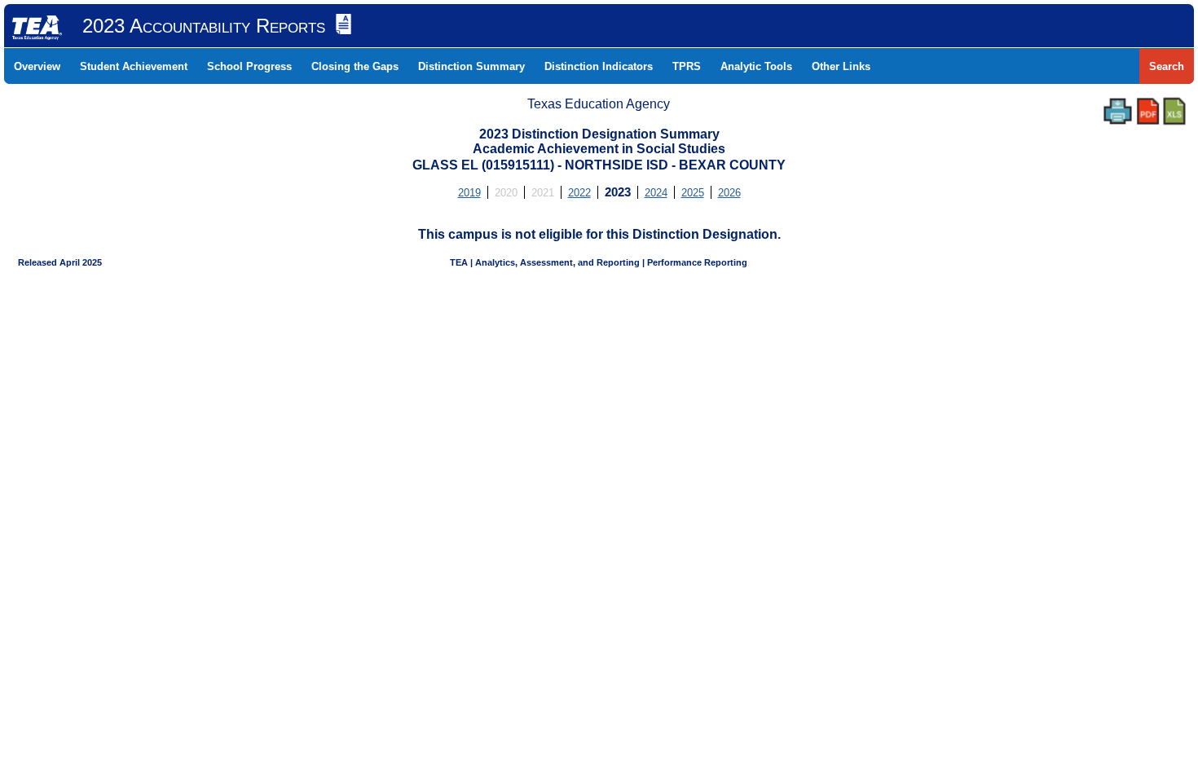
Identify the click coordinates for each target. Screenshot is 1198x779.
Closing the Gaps (355, 66)
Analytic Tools (756, 66)
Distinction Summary (471, 66)
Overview (37, 66)
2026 (729, 193)
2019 (469, 193)
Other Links (841, 66)
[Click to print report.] (1118, 111)
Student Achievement (133, 66)
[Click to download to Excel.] (1174, 111)
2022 (579, 193)
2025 (692, 193)
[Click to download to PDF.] (1148, 111)
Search (1166, 66)
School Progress (249, 66)
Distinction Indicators (598, 66)
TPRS (686, 66)
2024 (656, 193)
